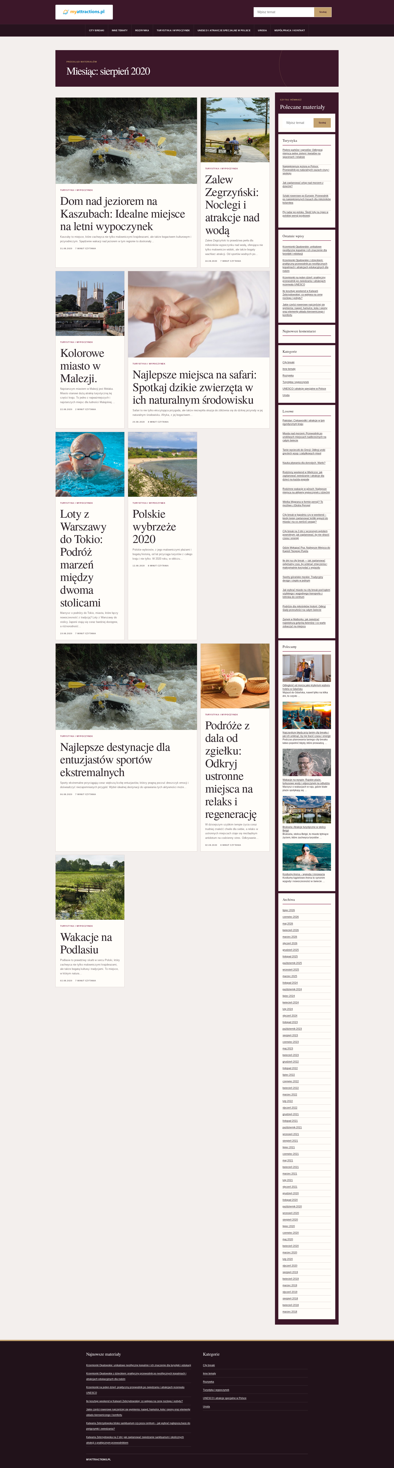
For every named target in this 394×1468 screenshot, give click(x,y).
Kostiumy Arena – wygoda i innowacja (304, 874)
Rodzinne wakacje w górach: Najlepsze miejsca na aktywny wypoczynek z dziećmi (306, 490)
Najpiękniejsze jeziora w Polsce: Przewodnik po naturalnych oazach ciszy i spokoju (306, 170)
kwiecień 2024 (291, 1002)
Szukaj (322, 12)
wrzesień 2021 (291, 1134)
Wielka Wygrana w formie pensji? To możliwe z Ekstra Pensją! (303, 503)
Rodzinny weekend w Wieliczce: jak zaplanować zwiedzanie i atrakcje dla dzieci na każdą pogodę (303, 476)
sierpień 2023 (290, 1035)
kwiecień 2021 (291, 1167)
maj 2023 (288, 1048)
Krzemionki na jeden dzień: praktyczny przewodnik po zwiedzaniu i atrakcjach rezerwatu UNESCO (304, 281)
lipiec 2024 (289, 995)
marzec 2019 (290, 1285)
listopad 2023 (290, 1022)
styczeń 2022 (290, 1107)
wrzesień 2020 (291, 1213)
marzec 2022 (290, 1094)
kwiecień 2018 (291, 1305)
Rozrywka (142, 30)
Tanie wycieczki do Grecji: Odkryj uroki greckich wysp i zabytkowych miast (304, 451)
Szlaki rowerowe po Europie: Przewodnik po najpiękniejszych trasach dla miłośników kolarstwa (307, 199)
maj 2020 (288, 1239)
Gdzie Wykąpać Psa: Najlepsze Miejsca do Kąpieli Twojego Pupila (306, 549)
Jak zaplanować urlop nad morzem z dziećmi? (303, 184)
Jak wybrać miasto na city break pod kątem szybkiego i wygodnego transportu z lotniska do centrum (306, 593)
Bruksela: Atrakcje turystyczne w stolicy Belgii (304, 829)
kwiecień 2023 (291, 1055)
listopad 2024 (290, 982)
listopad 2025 (290, 956)
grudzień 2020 (291, 1193)
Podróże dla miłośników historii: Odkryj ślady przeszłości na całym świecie (304, 608)
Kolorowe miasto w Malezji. (82, 364)
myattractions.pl (98, 1459)
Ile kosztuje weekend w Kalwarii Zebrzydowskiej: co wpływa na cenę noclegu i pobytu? (303, 295)
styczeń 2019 (290, 1292)
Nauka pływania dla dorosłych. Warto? (304, 462)
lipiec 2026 (289, 910)
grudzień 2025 (291, 949)
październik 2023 (292, 1028)
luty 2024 (288, 1009)
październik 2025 (292, 963)
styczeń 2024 (290, 1015)
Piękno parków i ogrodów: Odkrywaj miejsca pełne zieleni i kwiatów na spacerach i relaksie (303, 153)
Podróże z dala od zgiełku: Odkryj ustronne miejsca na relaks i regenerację (231, 769)
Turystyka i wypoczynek (173, 30)
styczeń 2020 (290, 1265)
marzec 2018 (290, 1311)
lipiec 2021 (289, 1147)
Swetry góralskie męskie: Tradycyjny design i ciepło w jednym (303, 579)
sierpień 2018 (290, 1298)
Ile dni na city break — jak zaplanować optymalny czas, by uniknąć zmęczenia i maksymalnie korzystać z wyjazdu (305, 564)
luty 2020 (288, 1259)
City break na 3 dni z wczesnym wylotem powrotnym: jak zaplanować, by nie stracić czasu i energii (306, 535)
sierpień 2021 (290, 1140)
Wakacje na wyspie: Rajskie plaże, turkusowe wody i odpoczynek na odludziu (306, 781)
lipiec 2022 (289, 1074)
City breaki (96, 30)
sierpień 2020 (290, 1219)
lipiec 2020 (289, 1226)
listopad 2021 (290, 1120)
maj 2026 (288, 923)
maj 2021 (288, 1160)
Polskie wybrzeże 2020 (154, 525)
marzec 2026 (290, 936)
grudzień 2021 (291, 1114)
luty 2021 (288, 1180)
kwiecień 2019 (291, 1278)
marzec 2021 (290, 1173)
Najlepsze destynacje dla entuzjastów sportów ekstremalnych (115, 758)
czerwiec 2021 (291, 1153)
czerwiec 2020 (291, 1232)
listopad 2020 (290, 1199)
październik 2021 (292, 1127)
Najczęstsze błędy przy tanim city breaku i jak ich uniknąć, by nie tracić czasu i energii (307, 734)
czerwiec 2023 (291, 1042)
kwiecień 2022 (291, 1088)
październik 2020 (292, 1206)
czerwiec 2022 (291, 1081)
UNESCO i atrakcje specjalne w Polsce (224, 30)
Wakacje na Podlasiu (86, 942)
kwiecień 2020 (291, 1245)
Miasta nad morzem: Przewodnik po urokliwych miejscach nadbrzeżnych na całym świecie (304, 437)
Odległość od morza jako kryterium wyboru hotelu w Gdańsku (306, 687)
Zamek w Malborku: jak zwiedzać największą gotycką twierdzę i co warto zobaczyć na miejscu (304, 623)
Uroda (262, 30)
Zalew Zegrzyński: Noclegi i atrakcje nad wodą (232, 204)
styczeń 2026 (290, 943)
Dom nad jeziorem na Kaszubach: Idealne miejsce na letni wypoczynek (122, 212)
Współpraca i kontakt (289, 30)
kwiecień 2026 (291, 930)
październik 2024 (292, 989)
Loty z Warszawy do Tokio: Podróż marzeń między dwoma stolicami (83, 557)
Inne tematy (120, 30)
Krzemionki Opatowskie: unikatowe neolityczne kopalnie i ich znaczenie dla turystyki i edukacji (305, 250)
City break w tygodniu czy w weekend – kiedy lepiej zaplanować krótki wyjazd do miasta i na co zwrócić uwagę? (305, 518)
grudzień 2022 (291, 1061)
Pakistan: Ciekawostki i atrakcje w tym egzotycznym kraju (304, 422)
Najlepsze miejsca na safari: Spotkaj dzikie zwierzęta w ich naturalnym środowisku (195, 386)
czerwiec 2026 (291, 916)
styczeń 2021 (290, 1186)
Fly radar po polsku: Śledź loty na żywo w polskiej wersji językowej (305, 214)
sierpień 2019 (290, 1272)
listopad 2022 (290, 1068)
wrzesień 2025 (291, 969)
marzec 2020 (290, 1252)
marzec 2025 (290, 976)
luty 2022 (288, 1101)
